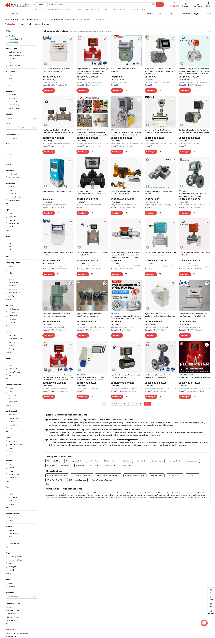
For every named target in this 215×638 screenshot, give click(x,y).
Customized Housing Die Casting (159, 192)
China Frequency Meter (74, 461)
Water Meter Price (156, 475)
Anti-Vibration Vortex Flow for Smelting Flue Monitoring (159, 131)
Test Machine (78, 9)
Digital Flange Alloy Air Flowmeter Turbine (91, 253)
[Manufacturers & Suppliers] (16, 4)
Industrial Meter (192, 461)
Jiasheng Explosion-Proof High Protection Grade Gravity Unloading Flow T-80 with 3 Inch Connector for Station (125, 254)
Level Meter (80, 466)
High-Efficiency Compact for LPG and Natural (90, 315)
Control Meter (126, 461)
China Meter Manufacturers (55, 9)
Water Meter (68, 9)
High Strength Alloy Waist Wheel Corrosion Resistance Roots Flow (194, 131)
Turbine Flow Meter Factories (102, 480)
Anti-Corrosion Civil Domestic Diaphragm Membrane (56, 315)
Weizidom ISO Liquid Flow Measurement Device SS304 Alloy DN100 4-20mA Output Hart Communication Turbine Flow (194, 71)
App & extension (183, 14)
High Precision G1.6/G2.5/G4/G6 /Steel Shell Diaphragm (160, 315)
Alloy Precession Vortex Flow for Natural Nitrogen (159, 376)
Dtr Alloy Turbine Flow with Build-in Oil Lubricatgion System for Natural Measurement (126, 133)
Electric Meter (141, 461)
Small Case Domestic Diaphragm (57, 253)
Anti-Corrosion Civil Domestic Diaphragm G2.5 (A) (56, 70)
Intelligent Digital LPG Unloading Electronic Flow (125, 192)
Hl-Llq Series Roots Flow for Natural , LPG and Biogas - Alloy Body (159, 71)
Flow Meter (114, 9)
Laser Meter (51, 466)
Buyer (159, 14)
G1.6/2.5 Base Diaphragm (124, 70)
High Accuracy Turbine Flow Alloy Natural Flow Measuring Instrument (58, 132)
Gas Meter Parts (124, 9)
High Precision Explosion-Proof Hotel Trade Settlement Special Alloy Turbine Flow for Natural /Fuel (92, 133)
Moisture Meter (93, 461)
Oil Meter (86, 9)
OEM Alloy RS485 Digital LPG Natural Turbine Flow (193, 195)
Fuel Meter (106, 9)
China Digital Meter (53, 461)
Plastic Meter (65, 466)
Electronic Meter (110, 461)
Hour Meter (94, 466)
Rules (209, 14)
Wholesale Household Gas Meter (108, 475)
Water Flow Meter (96, 9)
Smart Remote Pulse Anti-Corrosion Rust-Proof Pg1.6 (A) (193, 315)
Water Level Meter (175, 461)
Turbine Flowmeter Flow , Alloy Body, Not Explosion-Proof (91, 192)
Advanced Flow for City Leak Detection (194, 253)
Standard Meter (157, 461)
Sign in (208, 6)
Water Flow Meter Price (55, 480)
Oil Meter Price (192, 475)
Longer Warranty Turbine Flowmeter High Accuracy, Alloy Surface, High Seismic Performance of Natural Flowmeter (92, 71)
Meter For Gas (126, 466)
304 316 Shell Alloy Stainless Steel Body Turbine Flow (160, 253)
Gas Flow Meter (135, 9)
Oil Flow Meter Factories (77, 480)
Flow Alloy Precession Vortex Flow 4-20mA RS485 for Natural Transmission (126, 317)
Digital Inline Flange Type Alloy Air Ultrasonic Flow (126, 376)
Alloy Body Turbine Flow (194, 377)
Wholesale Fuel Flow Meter (82, 475)
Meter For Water (109, 466)
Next (146, 404)
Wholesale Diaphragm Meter (135, 475)
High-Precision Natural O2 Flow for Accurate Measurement (90, 378)
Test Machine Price (175, 475)
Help (170, 14)
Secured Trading (42, 24)
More (47, 484)
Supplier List (25, 24)
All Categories (12, 14)
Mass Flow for (56, 191)
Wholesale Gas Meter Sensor (57, 475)
